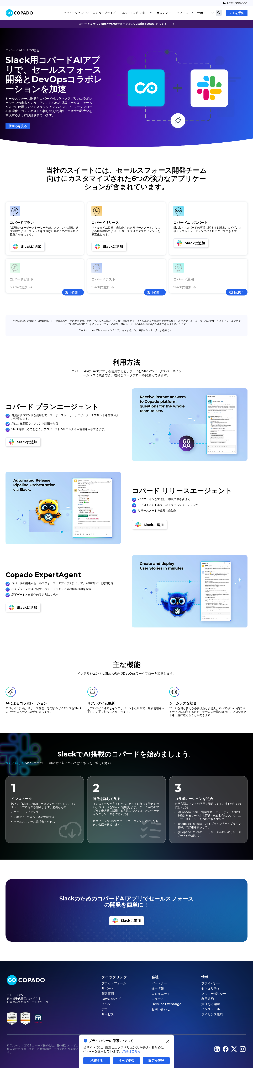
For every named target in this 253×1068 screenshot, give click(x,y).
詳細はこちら (131, 1051)
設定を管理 (156, 1060)
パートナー (159, 983)
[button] (76, 13)
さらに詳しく (15, 763)
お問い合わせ (160, 1009)
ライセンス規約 (212, 1014)
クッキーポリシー (213, 994)
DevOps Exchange (166, 1004)
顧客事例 (108, 994)
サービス (108, 1014)
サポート (108, 988)
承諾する (97, 1060)
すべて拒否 (126, 1060)
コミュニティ (160, 994)
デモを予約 (236, 13)
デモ (105, 1009)
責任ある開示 (210, 1004)
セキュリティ (210, 988)
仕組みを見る (18, 126)
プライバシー (210, 983)
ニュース (157, 999)
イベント (108, 1004)
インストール (210, 1009)
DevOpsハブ (111, 999)
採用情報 (157, 988)
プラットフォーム (114, 983)
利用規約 (207, 999)
